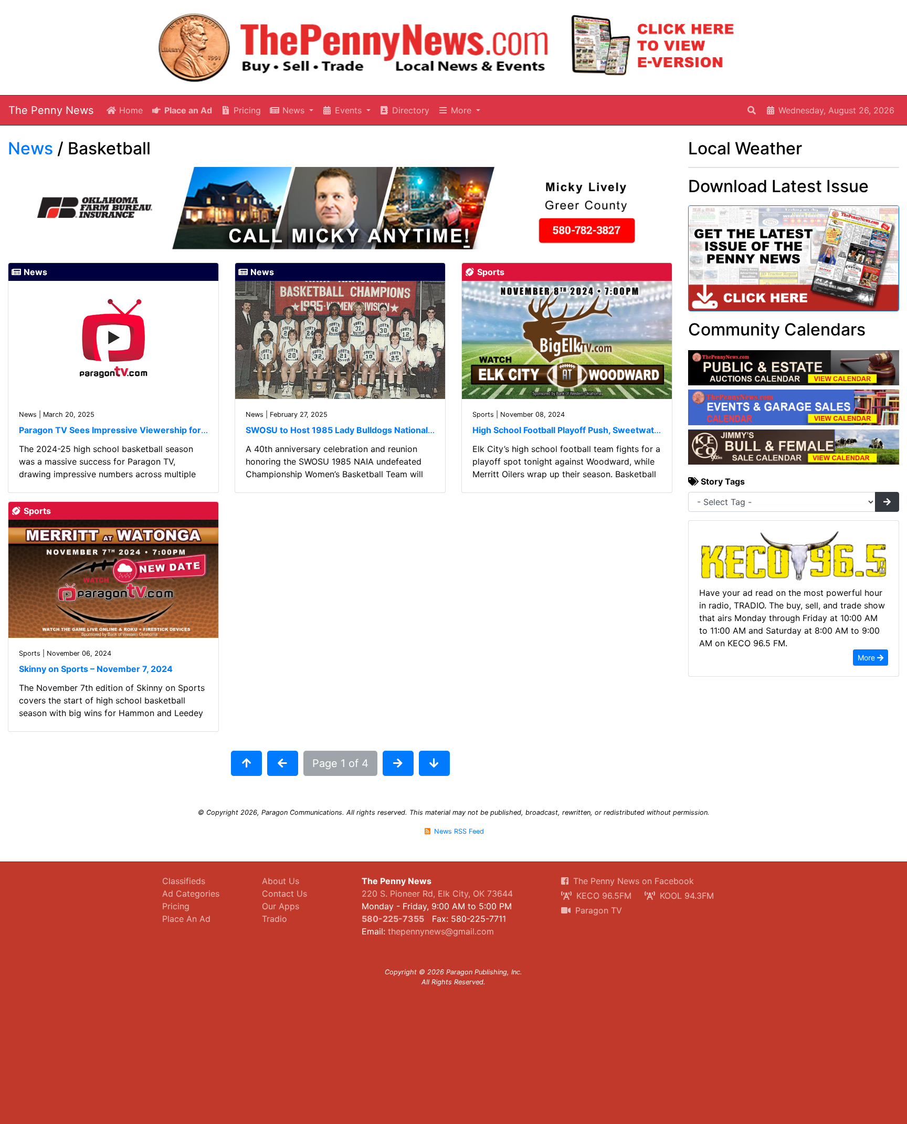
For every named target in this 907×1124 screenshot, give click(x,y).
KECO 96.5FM (602, 895)
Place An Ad (186, 918)
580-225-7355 (393, 918)
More (867, 657)
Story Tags (722, 481)
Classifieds (183, 881)
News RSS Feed (458, 831)
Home (130, 110)
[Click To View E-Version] (653, 45)
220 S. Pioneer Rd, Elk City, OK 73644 (437, 893)
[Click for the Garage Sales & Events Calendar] (793, 407)
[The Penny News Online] (353, 45)
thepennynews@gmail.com (441, 931)
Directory (409, 110)
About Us (280, 881)
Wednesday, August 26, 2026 (835, 110)
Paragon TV (597, 910)
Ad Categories (190, 893)
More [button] (461, 110)
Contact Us (284, 893)
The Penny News (50, 110)
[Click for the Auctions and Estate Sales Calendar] (793, 367)
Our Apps (280, 906)
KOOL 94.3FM (685, 895)
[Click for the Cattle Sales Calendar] (793, 446)
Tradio (274, 918)
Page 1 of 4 (340, 763)
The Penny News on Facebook (632, 881)
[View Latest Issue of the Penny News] (793, 261)
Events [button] (348, 110)
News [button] (293, 110)
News (30, 148)
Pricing (246, 110)
